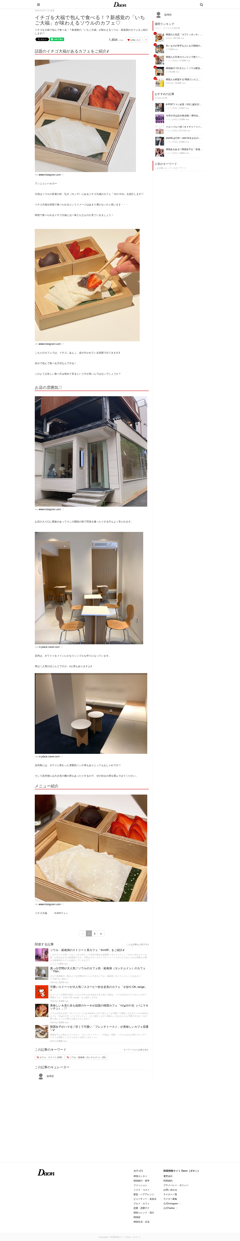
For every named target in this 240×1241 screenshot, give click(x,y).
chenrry (53, 982)
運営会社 (168, 1176)
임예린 (50, 1076)
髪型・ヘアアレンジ (144, 1194)
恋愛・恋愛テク (142, 1208)
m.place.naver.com (49, 647)
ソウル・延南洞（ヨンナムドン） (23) (87, 1057)
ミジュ (53, 963)
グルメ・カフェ (142, 1203)
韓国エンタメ (140, 1176)
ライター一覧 (170, 1194)
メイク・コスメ (142, 1189)
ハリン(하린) (172, 60)
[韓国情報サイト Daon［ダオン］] (120, 4)
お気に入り (135, 39)
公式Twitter (169, 1208)
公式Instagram (170, 1203)
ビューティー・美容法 (145, 1198)
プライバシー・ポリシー (176, 1185)
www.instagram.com (50, 174)
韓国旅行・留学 (142, 1180)
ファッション (140, 1185)
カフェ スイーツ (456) (50, 1057)
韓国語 (137, 1217)
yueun (169, 37)
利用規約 (168, 1180)
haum (53, 1040)
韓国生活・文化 (142, 1221)
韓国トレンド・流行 (144, 1212)
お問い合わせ (170, 1189)
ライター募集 (170, 1198)
